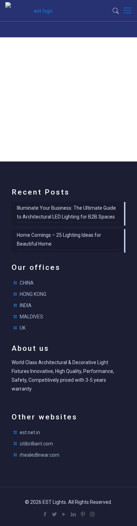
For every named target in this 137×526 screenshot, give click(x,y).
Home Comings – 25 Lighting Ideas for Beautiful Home (59, 239)
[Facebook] (44, 514)
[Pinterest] (82, 514)
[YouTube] (63, 514)
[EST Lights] (40, 10)
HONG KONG (33, 294)
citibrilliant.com (36, 443)
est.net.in (30, 432)
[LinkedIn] (73, 514)
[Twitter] (54, 514)
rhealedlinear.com (39, 455)
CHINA (27, 283)
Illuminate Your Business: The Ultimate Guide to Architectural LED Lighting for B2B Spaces (66, 212)
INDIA (26, 305)
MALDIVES (31, 316)
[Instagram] (92, 514)
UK (23, 328)
